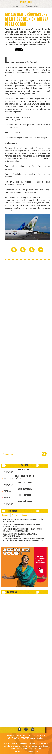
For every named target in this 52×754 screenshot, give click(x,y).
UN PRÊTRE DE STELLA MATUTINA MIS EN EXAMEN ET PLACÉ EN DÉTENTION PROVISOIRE (21, 525)
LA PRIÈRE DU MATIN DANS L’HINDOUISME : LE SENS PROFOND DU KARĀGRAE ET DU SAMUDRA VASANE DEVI (22, 530)
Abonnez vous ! (32, 6)
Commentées (27, 515)
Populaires (16, 515)
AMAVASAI (9, 472)
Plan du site (18, 751)
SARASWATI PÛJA (12, 478)
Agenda (24, 465)
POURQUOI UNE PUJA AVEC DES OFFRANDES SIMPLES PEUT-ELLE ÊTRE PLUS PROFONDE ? (23, 521)
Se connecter (18, 6)
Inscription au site (31, 751)
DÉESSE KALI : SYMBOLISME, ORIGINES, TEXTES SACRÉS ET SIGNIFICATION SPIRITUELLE (20, 535)
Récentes (6, 515)
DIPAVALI (8, 491)
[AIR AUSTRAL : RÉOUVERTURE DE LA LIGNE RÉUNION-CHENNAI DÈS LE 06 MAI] (27, 215)
